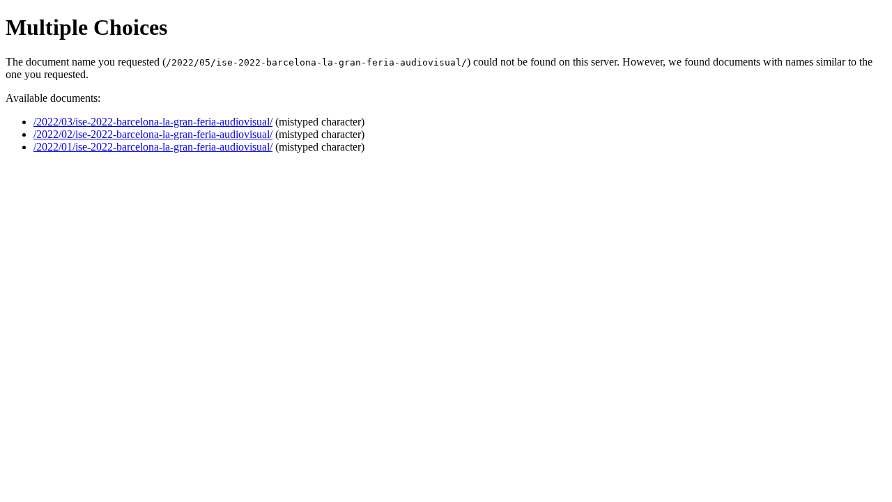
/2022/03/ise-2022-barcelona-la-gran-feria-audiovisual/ (152, 122)
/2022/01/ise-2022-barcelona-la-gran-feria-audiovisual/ (152, 147)
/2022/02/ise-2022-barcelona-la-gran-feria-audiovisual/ (152, 134)
